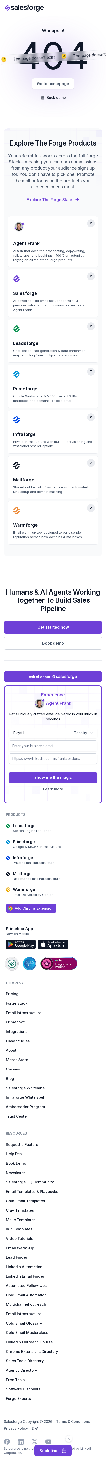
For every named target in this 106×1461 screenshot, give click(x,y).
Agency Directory (21, 1370)
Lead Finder (16, 1257)
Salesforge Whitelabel (26, 1088)
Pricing (12, 993)
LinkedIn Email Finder (25, 1276)
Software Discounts (23, 1389)
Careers (13, 1069)
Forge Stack (16, 1003)
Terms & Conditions (73, 1421)
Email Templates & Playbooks (32, 1191)
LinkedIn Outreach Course (29, 1342)
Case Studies (18, 1041)
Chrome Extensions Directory (32, 1351)
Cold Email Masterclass (27, 1332)
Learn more (53, 789)
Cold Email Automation (26, 1295)
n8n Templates (19, 1229)
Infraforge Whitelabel (25, 1097)
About (11, 1050)
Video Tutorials (19, 1238)
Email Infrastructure (23, 1012)
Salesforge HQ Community (30, 1182)
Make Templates (20, 1219)
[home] (24, 8)
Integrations (16, 1031)
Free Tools (15, 1379)
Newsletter (15, 1172)
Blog (10, 1078)
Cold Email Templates (25, 1201)
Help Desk (15, 1153)
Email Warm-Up (20, 1248)
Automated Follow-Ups (26, 1285)
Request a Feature (22, 1144)
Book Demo (16, 1163)
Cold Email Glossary (24, 1323)
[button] (98, 8)
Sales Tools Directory (25, 1360)
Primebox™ (15, 1022)
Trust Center (17, 1116)
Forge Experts (18, 1398)
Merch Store (17, 1059)
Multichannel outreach (26, 1304)
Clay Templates (20, 1210)
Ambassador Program (25, 1106)
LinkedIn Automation (24, 1266)
